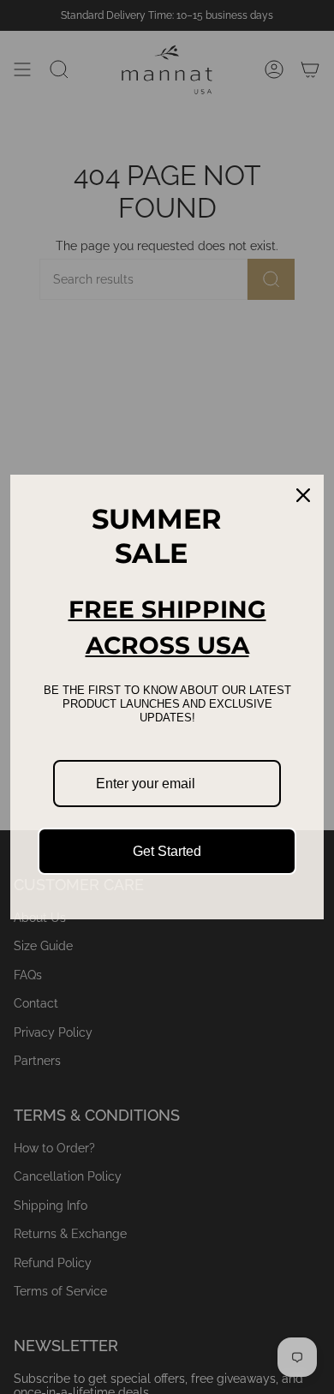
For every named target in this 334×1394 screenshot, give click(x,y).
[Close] (303, 495)
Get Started (167, 851)
